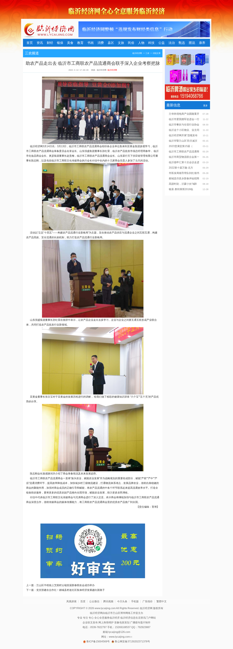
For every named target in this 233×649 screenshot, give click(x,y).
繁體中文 (161, 601)
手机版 (135, 601)
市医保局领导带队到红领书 (184, 173)
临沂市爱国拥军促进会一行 (184, 119)
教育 (80, 43)
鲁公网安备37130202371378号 (132, 641)
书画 (90, 43)
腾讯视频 (108, 601)
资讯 (40, 43)
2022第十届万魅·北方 (181, 167)
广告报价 (147, 601)
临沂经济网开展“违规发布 (183, 135)
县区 (111, 43)
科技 (151, 43)
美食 (70, 43)
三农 (147, 53)
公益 (161, 43)
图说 (192, 43)
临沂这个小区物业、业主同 (184, 130)
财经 (50, 43)
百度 (82, 601)
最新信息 (173, 105)
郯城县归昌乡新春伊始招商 (184, 178)
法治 (171, 43)
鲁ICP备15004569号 (98, 641)
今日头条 (122, 601)
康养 (202, 43)
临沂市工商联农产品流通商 (184, 151)
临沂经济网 (137, 53)
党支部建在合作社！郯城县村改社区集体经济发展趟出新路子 (70, 590)
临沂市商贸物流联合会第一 (184, 157)
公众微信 (94, 601)
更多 (205, 105)
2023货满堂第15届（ (181, 146)
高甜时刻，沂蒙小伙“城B (183, 183)
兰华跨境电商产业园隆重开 (184, 113)
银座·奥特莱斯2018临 (181, 189)
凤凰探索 (71, 601)
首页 (29, 43)
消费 (100, 43)
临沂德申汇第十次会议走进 (184, 162)
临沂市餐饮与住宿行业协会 (184, 124)
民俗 (131, 43)
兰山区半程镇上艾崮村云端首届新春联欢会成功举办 (65, 585)
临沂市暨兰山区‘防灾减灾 (183, 140)
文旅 (121, 43)
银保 (60, 43)
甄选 (182, 43)
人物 (141, 43)
